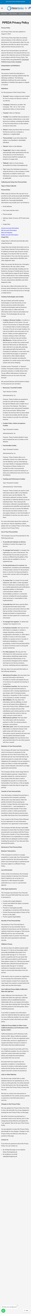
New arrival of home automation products (15, 1)
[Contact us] (3, 1311)
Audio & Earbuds (13, 13)
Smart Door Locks (23, 13)
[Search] (25, 8)
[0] (28, 8)
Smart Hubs (4, 13)
